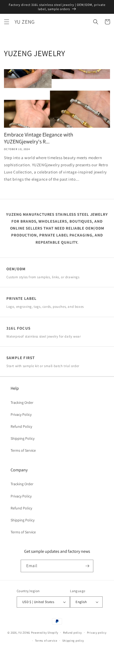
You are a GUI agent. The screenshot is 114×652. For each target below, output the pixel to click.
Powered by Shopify (44, 632)
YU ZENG (24, 632)
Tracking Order (22, 402)
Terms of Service (23, 450)
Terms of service (46, 640)
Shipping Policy (22, 438)
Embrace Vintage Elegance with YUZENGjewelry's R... (38, 138)
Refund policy (72, 632)
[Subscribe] (87, 566)
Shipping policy (73, 640)
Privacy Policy (21, 414)
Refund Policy (21, 426)
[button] (6, 22)
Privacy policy (97, 632)
